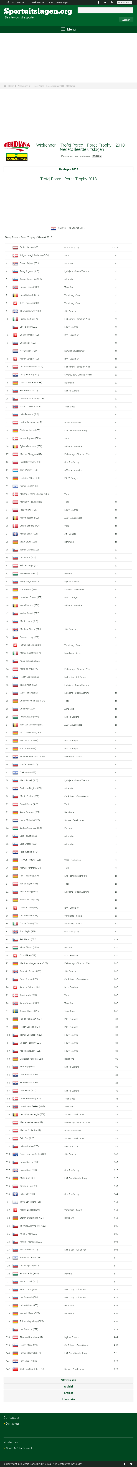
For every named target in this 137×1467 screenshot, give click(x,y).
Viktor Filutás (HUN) (29, 947)
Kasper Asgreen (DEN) (30, 438)
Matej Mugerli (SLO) (29, 581)
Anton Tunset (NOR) (29, 1003)
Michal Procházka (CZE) (31, 1241)
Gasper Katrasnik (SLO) (31, 279)
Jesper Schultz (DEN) (30, 525)
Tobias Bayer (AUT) (29, 883)
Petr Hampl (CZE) (28, 939)
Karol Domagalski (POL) (31, 461)
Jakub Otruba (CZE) (29, 1146)
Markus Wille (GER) (29, 740)
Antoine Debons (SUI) (30, 987)
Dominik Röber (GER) (30, 477)
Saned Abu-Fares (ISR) (30, 1257)
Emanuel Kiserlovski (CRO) (32, 756)
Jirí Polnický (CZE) (28, 326)
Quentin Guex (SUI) (29, 907)
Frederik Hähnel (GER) (30, 1352)
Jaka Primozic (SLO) (29, 414)
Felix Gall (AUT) (27, 1138)
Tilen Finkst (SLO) (28, 684)
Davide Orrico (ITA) (29, 923)
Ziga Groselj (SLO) (28, 843)
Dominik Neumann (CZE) (32, 398)
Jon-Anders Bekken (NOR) (32, 1106)
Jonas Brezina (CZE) (29, 1162)
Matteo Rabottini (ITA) (30, 652)
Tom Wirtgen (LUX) (29, 469)
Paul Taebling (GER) (29, 875)
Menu (71, 29)
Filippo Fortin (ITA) (29, 318)
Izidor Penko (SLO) (29, 692)
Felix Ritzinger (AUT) (29, 565)
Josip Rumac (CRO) (29, 374)
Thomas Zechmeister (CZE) (33, 1225)
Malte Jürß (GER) (28, 1178)
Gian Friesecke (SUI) (29, 302)
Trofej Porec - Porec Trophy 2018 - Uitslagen (53, 85)
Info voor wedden (15, 2)
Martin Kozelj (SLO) (29, 1281)
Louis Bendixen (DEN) (30, 1098)
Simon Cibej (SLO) (28, 1289)
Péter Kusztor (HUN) (29, 716)
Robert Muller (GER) (29, 899)
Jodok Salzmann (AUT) (31, 422)
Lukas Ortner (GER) (29, 1305)
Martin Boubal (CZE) (29, 796)
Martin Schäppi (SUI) (29, 358)
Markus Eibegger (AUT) (31, 454)
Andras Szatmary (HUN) (31, 828)
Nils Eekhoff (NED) (28, 350)
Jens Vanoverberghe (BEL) (32, 1114)
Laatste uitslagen (58, 2)
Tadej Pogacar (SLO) (29, 271)
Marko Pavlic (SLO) (29, 1249)
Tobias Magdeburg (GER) (32, 1321)
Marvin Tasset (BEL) (29, 517)
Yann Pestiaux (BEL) (29, 605)
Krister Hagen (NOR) (29, 287)
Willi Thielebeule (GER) (31, 732)
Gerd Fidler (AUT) (28, 1090)
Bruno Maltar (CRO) (29, 1082)
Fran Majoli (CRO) (28, 1360)
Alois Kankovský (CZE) (30, 1050)
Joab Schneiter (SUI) (29, 334)
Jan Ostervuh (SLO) (29, 1297)
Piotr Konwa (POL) (28, 509)
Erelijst (68, 1393)
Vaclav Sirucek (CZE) (29, 613)
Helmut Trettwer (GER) (30, 859)
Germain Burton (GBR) (30, 971)
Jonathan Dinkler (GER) (31, 597)
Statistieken (68, 1380)
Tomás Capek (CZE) (29, 549)
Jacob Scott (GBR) (28, 1170)
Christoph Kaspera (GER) (32, 1058)
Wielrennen (23, 85)
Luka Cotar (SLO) (28, 557)
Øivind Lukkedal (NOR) (30, 406)
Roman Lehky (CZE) (29, 637)
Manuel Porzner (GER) (30, 867)
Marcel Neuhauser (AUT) (31, 1122)
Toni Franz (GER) (28, 748)
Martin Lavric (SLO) (29, 621)
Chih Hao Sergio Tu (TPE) (32, 1368)
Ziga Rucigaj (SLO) (29, 891)
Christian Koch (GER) (30, 430)
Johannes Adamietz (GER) (32, 700)
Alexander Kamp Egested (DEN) (35, 493)
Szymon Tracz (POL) (29, 1185)
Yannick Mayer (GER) (30, 1313)
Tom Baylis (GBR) (28, 931)
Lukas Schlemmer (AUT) (31, 366)
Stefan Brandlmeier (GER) (32, 1217)
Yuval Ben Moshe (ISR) (30, 1201)
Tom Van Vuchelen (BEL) (31, 724)
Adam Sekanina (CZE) (30, 660)
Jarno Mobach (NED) (30, 820)
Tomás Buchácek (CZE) (31, 1034)
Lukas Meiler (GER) (29, 915)
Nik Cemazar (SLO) (29, 764)
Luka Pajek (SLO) (28, 342)
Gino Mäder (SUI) (28, 955)
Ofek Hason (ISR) (28, 772)
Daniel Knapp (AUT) (29, 804)
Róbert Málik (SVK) (29, 1344)
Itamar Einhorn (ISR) (29, 485)
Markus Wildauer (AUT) (31, 501)
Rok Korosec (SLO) (29, 390)
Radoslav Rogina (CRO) (31, 788)
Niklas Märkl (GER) (28, 589)
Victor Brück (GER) (28, 541)
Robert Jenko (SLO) (29, 676)
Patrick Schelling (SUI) (30, 644)
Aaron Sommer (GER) (30, 812)
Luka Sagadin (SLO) (29, 1265)
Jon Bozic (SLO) (27, 708)
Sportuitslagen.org (17, 11)
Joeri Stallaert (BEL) (29, 295)
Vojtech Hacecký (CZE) (30, 1042)
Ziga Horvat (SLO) (28, 835)
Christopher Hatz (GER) (31, 382)
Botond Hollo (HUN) (29, 1273)
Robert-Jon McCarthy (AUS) (33, 1154)
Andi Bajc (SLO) (27, 1066)
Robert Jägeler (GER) (30, 1026)
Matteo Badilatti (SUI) (30, 1209)
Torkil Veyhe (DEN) (28, 995)
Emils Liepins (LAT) (29, 247)
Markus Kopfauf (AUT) (30, 1130)
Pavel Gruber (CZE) (29, 979)
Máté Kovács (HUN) (29, 573)
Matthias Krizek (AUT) (30, 668)
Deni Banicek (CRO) (29, 1074)
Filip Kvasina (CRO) (29, 851)
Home (11, 85)
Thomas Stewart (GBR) (31, 310)
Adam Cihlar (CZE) (28, 1233)
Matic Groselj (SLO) (29, 780)
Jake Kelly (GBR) (27, 1193)
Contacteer (12, 1423)
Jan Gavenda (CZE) (29, 1329)
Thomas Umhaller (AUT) (31, 1337)
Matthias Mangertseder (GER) (34, 963)
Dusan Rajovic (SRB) (29, 263)
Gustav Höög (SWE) (29, 1011)
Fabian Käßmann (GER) (31, 1018)
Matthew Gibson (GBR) (31, 629)
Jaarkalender (37, 2)
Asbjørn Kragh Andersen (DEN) (34, 255)
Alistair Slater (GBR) (29, 533)
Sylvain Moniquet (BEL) (31, 446)
